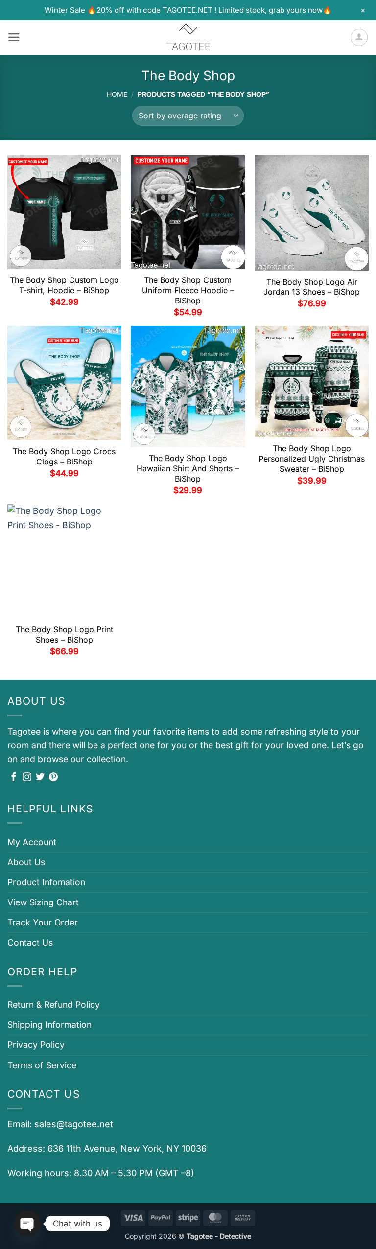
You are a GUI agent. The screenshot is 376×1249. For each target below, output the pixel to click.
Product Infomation (46, 882)
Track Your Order (42, 922)
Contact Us (30, 942)
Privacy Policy (36, 1045)
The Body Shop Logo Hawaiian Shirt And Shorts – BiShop (188, 468)
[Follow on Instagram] (27, 778)
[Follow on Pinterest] (53, 778)
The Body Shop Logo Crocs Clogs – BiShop (64, 456)
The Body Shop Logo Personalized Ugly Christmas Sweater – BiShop (311, 458)
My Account (31, 842)
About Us (26, 862)
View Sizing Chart (43, 902)
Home (117, 94)
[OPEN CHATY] (27, 1223)
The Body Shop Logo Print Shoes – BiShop (64, 634)
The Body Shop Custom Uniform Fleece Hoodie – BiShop (188, 290)
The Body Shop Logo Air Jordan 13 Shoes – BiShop (311, 287)
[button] (14, 37)
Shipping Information (49, 1024)
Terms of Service (41, 1065)
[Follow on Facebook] (13, 778)
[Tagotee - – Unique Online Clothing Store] (188, 37)
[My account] (359, 37)
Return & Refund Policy (53, 1004)
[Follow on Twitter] (40, 778)
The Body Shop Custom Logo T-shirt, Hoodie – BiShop (64, 285)
